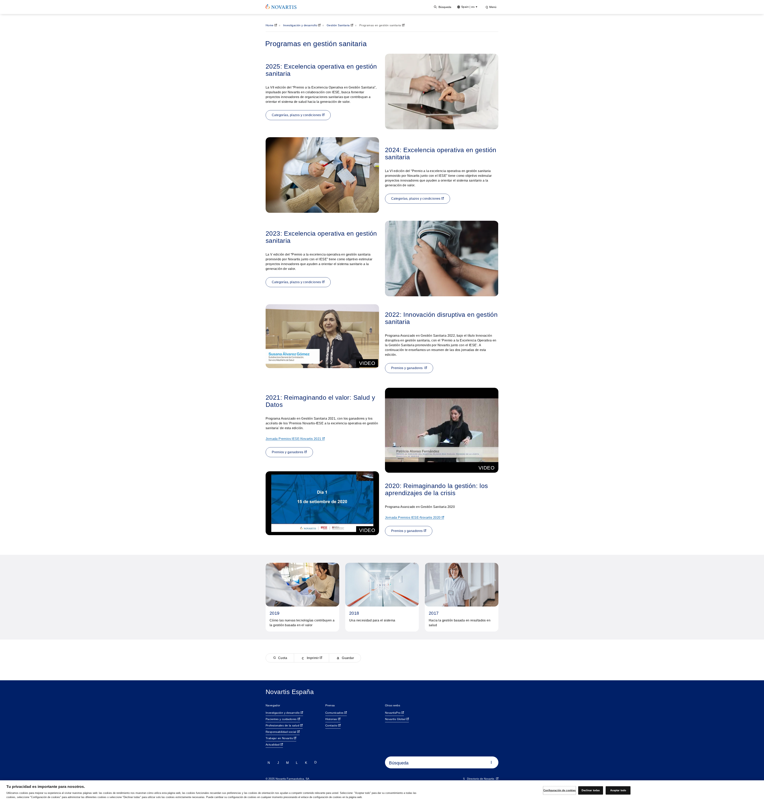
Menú (492, 7)
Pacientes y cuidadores (281, 719)
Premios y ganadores (407, 368)
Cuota (282, 658)
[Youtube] (297, 762)
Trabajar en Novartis (279, 738)
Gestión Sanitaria (338, 25)
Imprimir (313, 658)
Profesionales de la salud (282, 725)
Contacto (331, 725)
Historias (331, 719)
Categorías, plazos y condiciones (296, 115)
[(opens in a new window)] (281, 6)
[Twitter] (269, 762)
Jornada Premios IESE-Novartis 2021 (293, 438)
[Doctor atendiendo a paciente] (441, 258)
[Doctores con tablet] (441, 91)
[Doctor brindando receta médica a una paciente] (322, 175)
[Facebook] (306, 762)
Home (270, 25)
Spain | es (468, 6)
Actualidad (273, 744)
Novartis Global (395, 719)
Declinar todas (591, 790)
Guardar (348, 658)
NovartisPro (393, 712)
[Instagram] (278, 762)
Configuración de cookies (559, 790)
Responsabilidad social (281, 731)
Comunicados (334, 712)
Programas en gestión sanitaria (380, 25)
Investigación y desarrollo (300, 25)
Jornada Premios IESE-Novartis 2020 (413, 517)
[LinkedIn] (287, 762)
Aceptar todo (618, 790)
